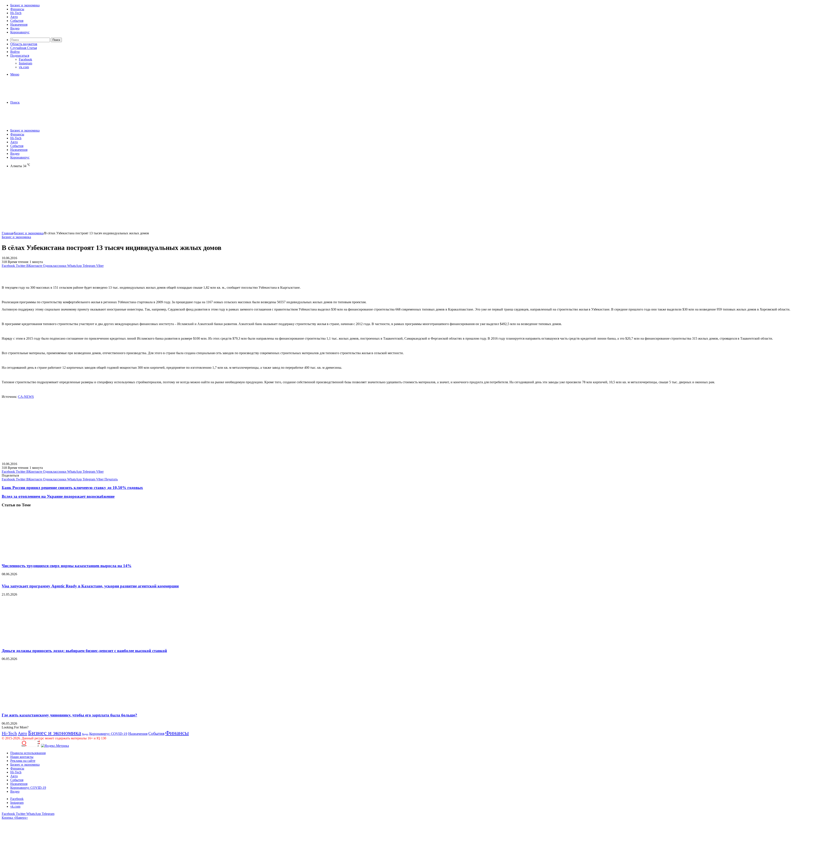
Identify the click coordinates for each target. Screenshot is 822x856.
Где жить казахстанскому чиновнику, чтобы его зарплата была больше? (69, 715)
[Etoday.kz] (34, 95)
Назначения (18, 24)
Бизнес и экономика (25, 5)
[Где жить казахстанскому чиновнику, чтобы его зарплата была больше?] (43, 707)
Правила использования (28, 753)
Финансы (17, 9)
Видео (14, 28)
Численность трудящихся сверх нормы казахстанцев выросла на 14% (66, 565)
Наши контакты (21, 757)
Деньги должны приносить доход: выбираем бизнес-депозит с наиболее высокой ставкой (84, 650)
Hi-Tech (15, 13)
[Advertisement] (130, 201)
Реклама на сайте (22, 760)
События (16, 20)
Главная (7, 233)
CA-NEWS (26, 396)
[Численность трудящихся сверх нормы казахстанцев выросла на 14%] (43, 557)
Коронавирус (20, 32)
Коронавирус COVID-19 (108, 734)
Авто (14, 17)
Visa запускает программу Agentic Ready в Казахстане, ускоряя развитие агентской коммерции (90, 586)
